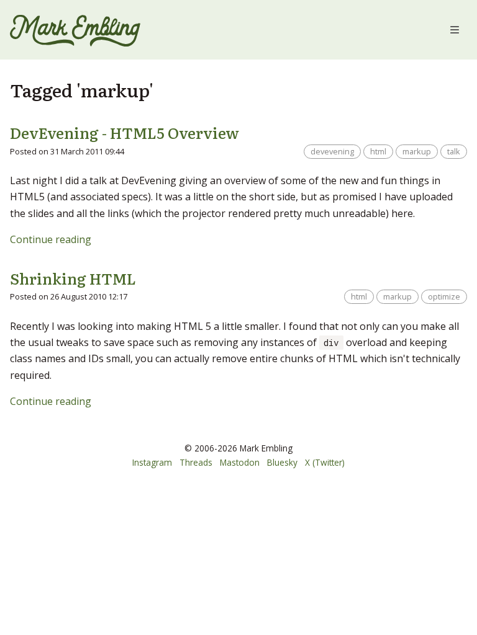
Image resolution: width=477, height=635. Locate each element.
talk (453, 151)
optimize (444, 296)
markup (416, 151)
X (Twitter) (325, 462)
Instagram (152, 462)
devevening (332, 151)
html (378, 151)
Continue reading (50, 239)
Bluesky (282, 462)
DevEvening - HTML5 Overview (124, 132)
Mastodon (240, 462)
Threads (195, 462)
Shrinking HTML (73, 278)
